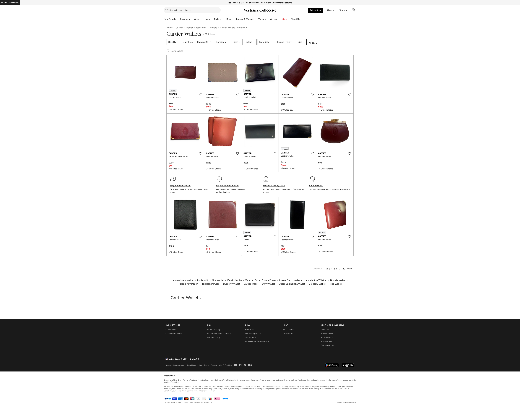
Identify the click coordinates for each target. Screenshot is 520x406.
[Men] (212, 19)
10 (344, 268)
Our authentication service (219, 333)
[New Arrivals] (178, 19)
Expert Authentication (227, 185)
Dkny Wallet (268, 284)
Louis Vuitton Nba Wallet (210, 280)
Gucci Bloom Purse (265, 280)
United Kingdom (176, 402)
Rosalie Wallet (338, 280)
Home (170, 27)
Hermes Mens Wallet (182, 280)
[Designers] (192, 19)
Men (208, 19)
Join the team (327, 341)
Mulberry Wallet (317, 284)
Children (218, 19)
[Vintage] (268, 19)
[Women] (203, 19)
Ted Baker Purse (211, 284)
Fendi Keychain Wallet (239, 280)
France (166, 402)
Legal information (194, 365)
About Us (295, 19)
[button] (353, 10)
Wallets (213, 27)
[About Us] (302, 19)
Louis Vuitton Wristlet (315, 280)
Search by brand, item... (180, 10)
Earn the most (316, 185)
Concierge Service (173, 333)
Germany (198, 402)
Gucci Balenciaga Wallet (292, 284)
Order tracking (213, 329)
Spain (206, 402)
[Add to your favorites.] (200, 94)
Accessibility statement (175, 365)
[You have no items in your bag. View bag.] (353, 10)
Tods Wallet (335, 284)
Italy (211, 402)
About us (325, 329)
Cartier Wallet (251, 284)
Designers (185, 19)
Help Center (288, 329)
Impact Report (327, 337)
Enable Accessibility (10, 2)
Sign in (330, 10)
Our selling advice (253, 333)
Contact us (288, 333)
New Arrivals (170, 19)
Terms (206, 365)
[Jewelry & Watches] (256, 19)
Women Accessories (196, 27)
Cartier (179, 27)
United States (189, 402)
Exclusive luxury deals (274, 185)
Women (197, 19)
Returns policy (213, 337)
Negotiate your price (180, 185)
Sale (284, 19)
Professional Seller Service (257, 341)
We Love (274, 19)
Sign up (343, 10)
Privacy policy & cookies (221, 365)
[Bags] (233, 19)
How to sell (250, 329)
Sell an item (315, 10)
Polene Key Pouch (188, 284)
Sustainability (327, 333)
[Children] (224, 19)
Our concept (171, 329)
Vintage (262, 19)
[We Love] (280, 19)
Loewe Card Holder (289, 280)
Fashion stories (327, 345)
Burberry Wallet (231, 284)
